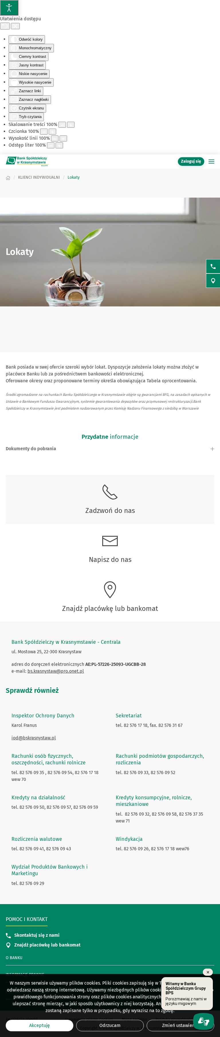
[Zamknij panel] (15, 26)
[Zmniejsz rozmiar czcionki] (44, 132)
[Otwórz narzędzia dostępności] (9, 7)
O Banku (14, 957)
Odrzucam (110, 1025)
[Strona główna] (8, 177)
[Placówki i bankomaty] (213, 281)
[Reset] (5, 26)
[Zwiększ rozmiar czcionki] (52, 132)
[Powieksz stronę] (70, 125)
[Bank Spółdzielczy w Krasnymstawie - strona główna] (27, 161)
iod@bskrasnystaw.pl (33, 738)
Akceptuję (39, 1025)
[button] (211, 161)
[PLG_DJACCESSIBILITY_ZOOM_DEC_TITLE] (62, 125)
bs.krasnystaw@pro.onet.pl (56, 671)
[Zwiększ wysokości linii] (63, 138)
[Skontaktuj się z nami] (213, 266)
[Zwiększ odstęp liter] (59, 145)
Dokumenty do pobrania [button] (31, 448)
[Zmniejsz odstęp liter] (50, 145)
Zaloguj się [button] (191, 161)
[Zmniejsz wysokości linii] (54, 138)
